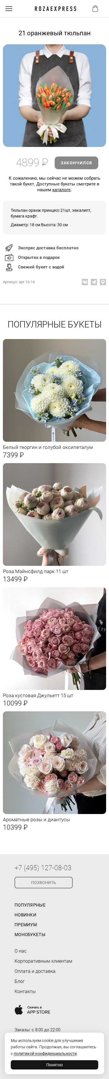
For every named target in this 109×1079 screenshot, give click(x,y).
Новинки (25, 915)
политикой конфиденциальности (45, 1053)
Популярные (30, 905)
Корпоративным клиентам (43, 961)
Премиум (26, 924)
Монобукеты (30, 934)
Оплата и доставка (35, 971)
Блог (20, 981)
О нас (20, 951)
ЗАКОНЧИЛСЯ (76, 163)
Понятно (54, 1065)
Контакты (25, 991)
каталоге (61, 189)
